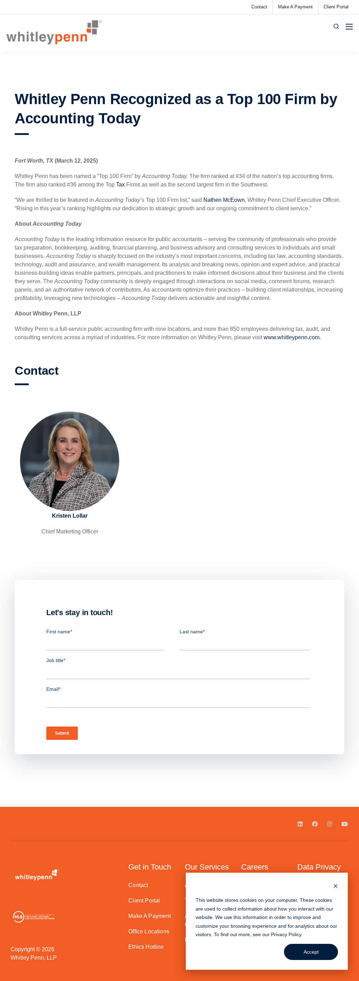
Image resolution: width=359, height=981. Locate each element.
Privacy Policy (286, 934)
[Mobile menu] (349, 26)
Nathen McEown (224, 200)
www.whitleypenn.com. (292, 337)
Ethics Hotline (146, 947)
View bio (69, 495)
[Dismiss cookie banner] (335, 887)
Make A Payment (295, 6)
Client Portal (336, 6)
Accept (311, 952)
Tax (120, 185)
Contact (259, 6)
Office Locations (148, 931)
